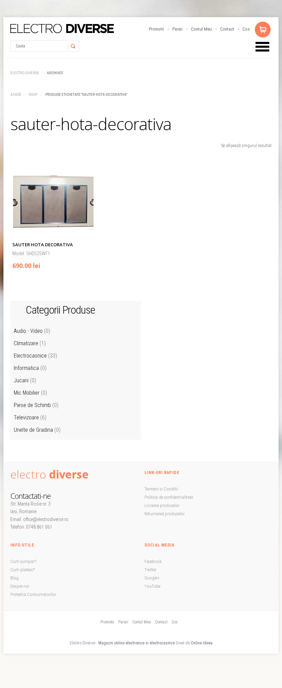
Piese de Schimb (32, 405)
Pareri (177, 29)
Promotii (156, 29)
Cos (246, 29)
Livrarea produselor (162, 505)
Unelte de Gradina (33, 430)
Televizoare (26, 417)
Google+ (152, 577)
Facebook (153, 561)
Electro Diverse (24, 73)
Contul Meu (201, 29)
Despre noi (19, 586)
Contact (227, 29)
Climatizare (26, 343)
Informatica (26, 368)
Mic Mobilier (27, 393)
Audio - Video (28, 331)
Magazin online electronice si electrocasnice (136, 643)
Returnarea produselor (164, 513)
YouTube (152, 586)
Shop (33, 94)
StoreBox (62, 28)
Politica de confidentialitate (168, 497)
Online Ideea (202, 643)
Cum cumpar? (23, 561)
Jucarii (21, 380)
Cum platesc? (22, 569)
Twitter (150, 569)
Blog (14, 577)
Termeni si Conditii (161, 489)
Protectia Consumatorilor (33, 594)
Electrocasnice (30, 355)
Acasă (15, 94)
